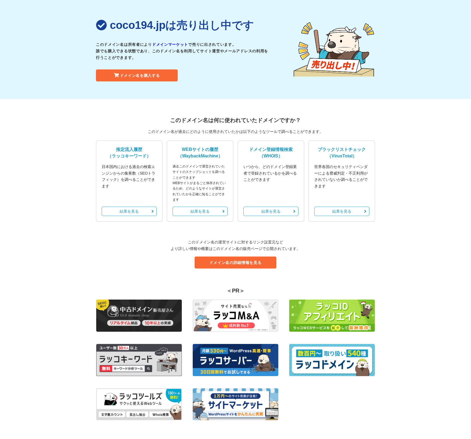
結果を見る (129, 211)
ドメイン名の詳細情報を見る (235, 262)
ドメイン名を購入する (140, 75)
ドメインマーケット (170, 44)
